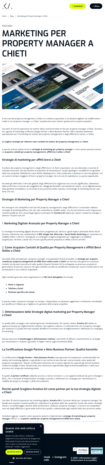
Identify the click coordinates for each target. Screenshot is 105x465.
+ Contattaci (77, 6)
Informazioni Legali (88, 458)
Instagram (60, 457)
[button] (96, 6)
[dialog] (23, 442)
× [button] (41, 426)
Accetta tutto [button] (14, 452)
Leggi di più (25, 446)
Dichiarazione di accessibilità (84, 460)
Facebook (45, 457)
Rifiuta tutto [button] (32, 452)
